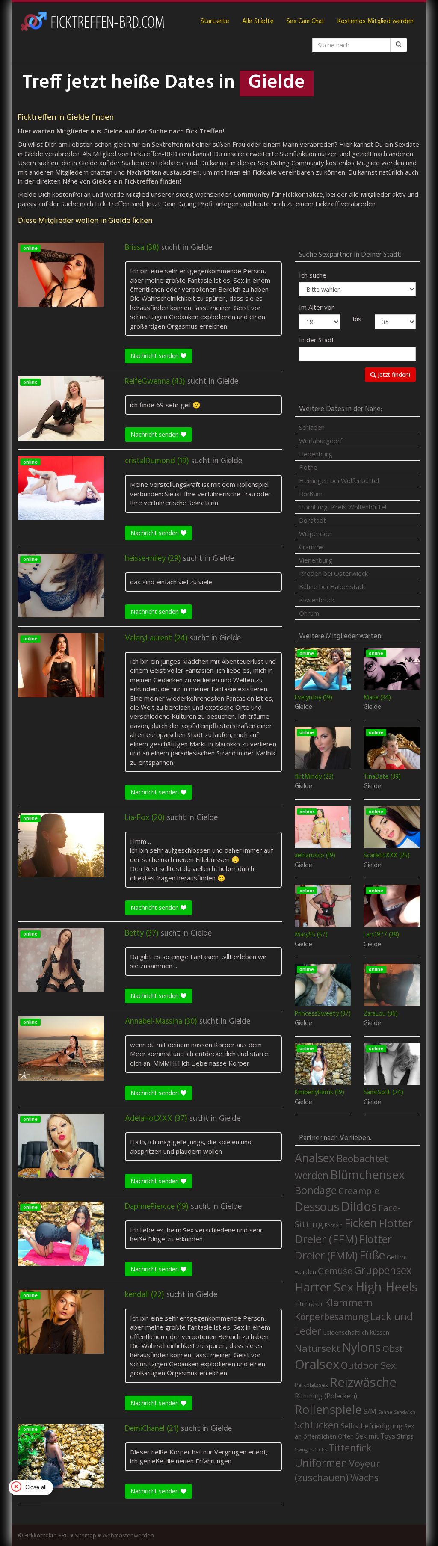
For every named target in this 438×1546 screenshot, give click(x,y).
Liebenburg (315, 454)
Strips (405, 1436)
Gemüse (335, 1270)
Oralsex (317, 1364)
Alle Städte (258, 21)
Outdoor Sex (368, 1365)
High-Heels (386, 1286)
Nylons (361, 1347)
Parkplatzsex (311, 1385)
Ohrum (309, 613)
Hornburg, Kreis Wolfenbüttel (342, 507)
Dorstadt (312, 520)
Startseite (215, 21)
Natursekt (317, 1348)
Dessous (317, 1206)
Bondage (316, 1190)
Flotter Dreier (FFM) (353, 1231)
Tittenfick (349, 1447)
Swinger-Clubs (311, 1449)
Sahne (385, 1412)
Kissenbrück (316, 599)
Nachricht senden (155, 356)
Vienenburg (315, 560)
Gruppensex (382, 1270)
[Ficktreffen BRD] (92, 21)
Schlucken (317, 1425)
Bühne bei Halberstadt (332, 586)
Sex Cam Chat (306, 21)
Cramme (311, 546)
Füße (372, 1255)
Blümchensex (367, 1174)
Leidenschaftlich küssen (356, 1332)
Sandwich (404, 1412)
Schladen (312, 427)
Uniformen (321, 1462)
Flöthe (308, 467)
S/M (370, 1411)
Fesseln (334, 1225)
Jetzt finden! (393, 374)
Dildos (359, 1206)
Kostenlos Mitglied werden (375, 21)
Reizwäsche (363, 1382)
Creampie (358, 1191)
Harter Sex (324, 1287)
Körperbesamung (332, 1317)
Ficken (360, 1223)
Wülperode (315, 533)
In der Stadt (316, 339)
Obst (392, 1348)
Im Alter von (317, 307)
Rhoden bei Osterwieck (333, 573)
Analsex (315, 1158)
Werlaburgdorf (320, 440)
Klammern (349, 1302)
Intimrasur (309, 1304)
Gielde (201, 248)
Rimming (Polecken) (326, 1396)
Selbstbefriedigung (371, 1425)
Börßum (311, 493)
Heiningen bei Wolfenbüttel (339, 480)
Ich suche (312, 275)
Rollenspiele (328, 1409)
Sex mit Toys (375, 1436)
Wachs (364, 1477)
